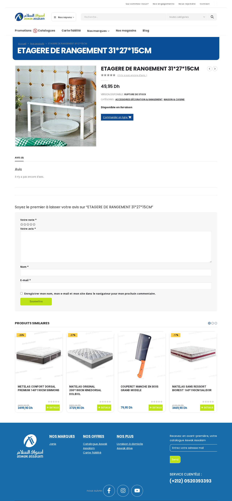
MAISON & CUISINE (174, 99)
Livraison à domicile (130, 444)
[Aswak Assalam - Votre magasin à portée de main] (29, 17)
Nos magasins (126, 30)
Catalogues (46, 30)
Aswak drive (125, 448)
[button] (209, 323)
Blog (146, 30)
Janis (52, 444)
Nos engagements (163, 3)
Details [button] (54, 407)
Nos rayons (65, 17)
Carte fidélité (71, 30)
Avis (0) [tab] (19, 157)
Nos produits (37, 43)
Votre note (28, 219)
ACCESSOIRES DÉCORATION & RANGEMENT (139, 99)
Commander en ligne (115, 117)
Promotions (23, 30)
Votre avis (28, 228)
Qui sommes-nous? (137, 3)
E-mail (25, 280)
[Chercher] (212, 16)
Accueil (22, 43)
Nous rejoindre (187, 3)
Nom (24, 266)
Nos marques (97, 31)
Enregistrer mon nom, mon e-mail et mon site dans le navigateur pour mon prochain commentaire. (90, 293)
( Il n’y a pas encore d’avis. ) (132, 75)
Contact (205, 3)
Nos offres (93, 436)
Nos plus (125, 436)
